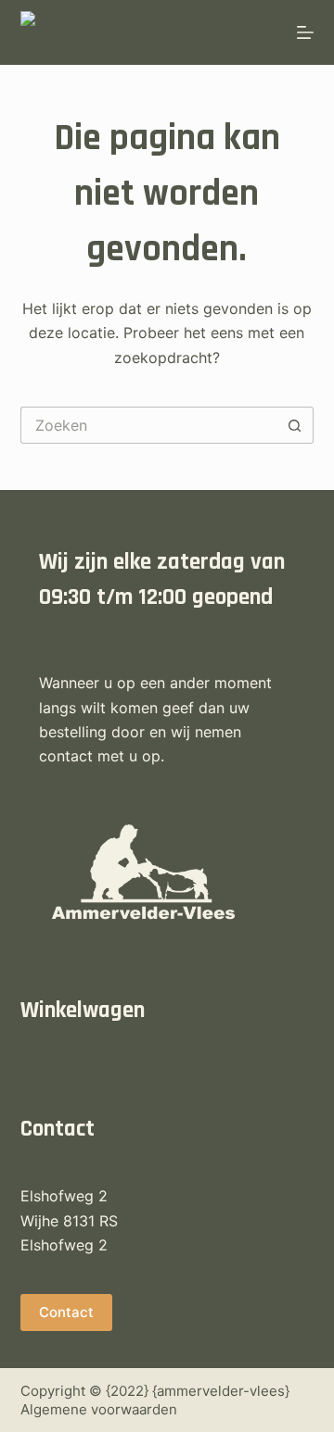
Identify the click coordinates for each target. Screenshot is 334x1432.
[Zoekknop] (295, 425)
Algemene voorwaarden (98, 1409)
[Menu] (305, 32)
